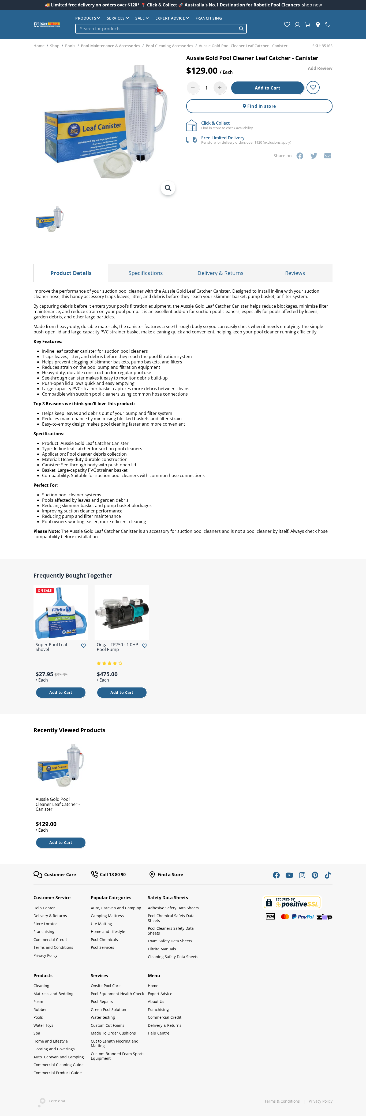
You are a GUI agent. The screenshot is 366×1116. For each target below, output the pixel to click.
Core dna (55, 1100)
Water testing (103, 1017)
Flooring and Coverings (54, 1048)
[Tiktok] (328, 875)
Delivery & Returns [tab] (220, 273)
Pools (38, 1017)
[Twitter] (314, 156)
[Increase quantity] (219, 87)
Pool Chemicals (104, 939)
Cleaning (41, 985)
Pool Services (102, 947)
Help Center (44, 907)
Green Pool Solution (108, 1009)
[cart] (307, 24)
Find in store (261, 106)
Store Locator (45, 923)
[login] (297, 24)
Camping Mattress (107, 915)
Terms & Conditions (282, 1101)
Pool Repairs (102, 1001)
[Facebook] (300, 156)
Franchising (209, 18)
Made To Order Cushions (113, 1033)
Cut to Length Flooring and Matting (115, 1043)
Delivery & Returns (50, 915)
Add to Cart (268, 88)
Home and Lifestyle (108, 931)
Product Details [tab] (71, 273)
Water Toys (43, 1025)
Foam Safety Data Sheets (170, 940)
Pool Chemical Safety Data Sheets (171, 918)
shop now (312, 5)
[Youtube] (289, 875)
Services (116, 18)
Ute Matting (101, 923)
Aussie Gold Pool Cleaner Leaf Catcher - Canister (58, 804)
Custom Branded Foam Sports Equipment (117, 1056)
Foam (38, 1001)
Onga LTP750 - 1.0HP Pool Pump (117, 647)
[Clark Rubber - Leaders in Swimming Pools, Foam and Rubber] (46, 24)
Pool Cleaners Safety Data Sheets (171, 931)
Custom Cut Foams (107, 1025)
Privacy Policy (45, 955)
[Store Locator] (318, 24)
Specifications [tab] (146, 273)
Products (85, 18)
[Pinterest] (315, 875)
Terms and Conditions (53, 947)
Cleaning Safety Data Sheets (173, 956)
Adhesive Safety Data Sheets (173, 907)
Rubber (40, 1009)
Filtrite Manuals (162, 948)
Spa (36, 1033)
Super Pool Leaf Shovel (51, 647)
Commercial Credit (50, 939)
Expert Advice (170, 18)
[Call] (327, 24)
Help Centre (158, 1033)
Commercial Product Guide (57, 1072)
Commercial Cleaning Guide (58, 1064)
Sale (140, 18)
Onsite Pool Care (106, 985)
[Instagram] (302, 875)
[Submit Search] (241, 28)
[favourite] (287, 24)
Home (153, 985)
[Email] (328, 156)
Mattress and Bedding (53, 993)
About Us (156, 1001)
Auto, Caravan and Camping (116, 907)
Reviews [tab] (295, 273)
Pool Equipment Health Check (117, 993)
